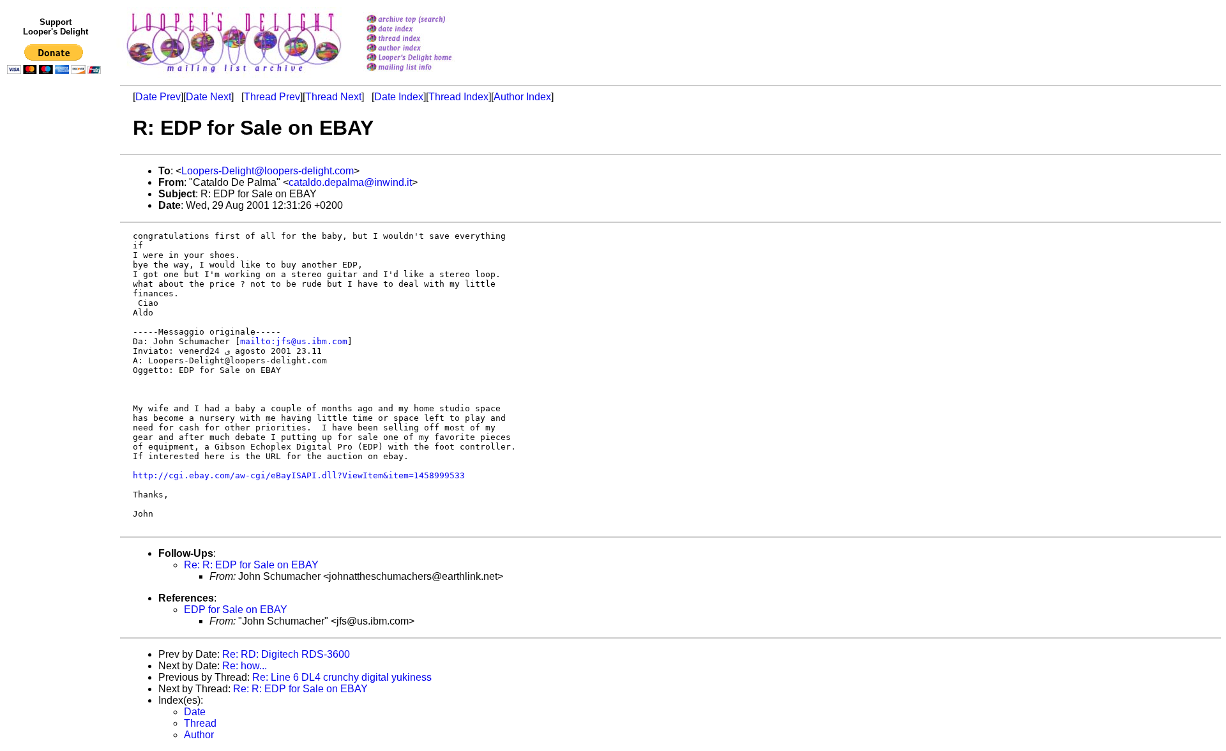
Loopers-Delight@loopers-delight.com (267, 170)
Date (195, 711)
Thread (200, 723)
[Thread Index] (425, 39)
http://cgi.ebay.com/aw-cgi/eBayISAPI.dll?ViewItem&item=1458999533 (299, 475)
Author (199, 734)
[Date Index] (425, 29)
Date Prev (158, 96)
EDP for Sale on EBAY (235, 609)
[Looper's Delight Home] (425, 58)
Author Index (522, 96)
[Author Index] (425, 48)
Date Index (398, 96)
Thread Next (333, 96)
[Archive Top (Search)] (425, 20)
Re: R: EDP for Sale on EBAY (251, 564)
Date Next (208, 96)
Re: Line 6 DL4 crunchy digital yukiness (342, 677)
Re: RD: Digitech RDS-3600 (286, 654)
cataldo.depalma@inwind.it (350, 182)
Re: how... (244, 665)
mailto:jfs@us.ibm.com (293, 341)
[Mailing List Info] (425, 74)
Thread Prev (272, 96)
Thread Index (458, 96)
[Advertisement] (56, 343)
